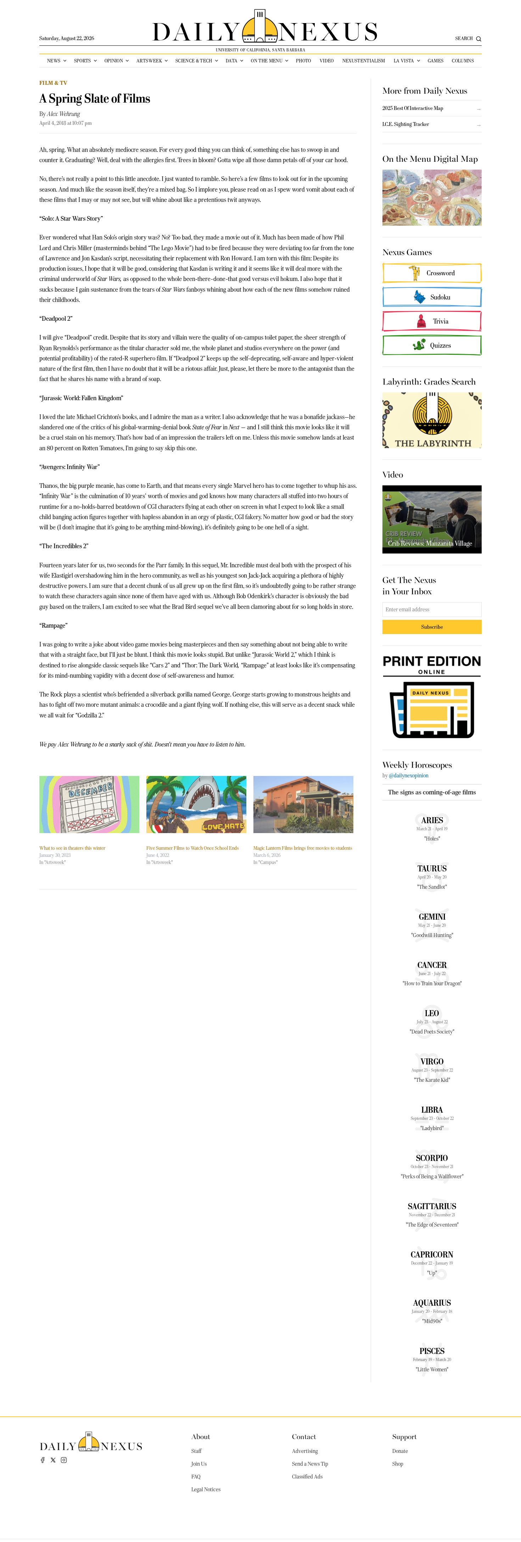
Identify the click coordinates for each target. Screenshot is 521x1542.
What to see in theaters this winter (72, 848)
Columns (463, 61)
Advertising (305, 1451)
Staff (196, 1451)
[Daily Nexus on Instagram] (64, 1460)
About (200, 1436)
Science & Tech (193, 61)
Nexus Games (407, 252)
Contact (304, 1436)
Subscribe (432, 626)
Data (231, 61)
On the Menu (266, 61)
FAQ (196, 1477)
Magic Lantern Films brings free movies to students (302, 848)
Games (436, 61)
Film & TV (53, 82)
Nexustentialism (363, 61)
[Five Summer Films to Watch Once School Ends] (196, 804)
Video (327, 61)
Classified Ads (307, 1477)
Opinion (114, 61)
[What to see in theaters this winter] (89, 804)
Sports (82, 61)
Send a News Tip (310, 1464)
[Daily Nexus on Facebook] (42, 1460)
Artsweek (149, 61)
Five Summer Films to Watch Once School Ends (192, 848)
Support (404, 1436)
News (53, 61)
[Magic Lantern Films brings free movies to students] (303, 804)
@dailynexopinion (408, 775)
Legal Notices (205, 1489)
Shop (397, 1464)
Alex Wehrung (63, 113)
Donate (400, 1451)
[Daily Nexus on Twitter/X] (53, 1460)
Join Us (199, 1464)
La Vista (404, 61)
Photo (303, 61)
